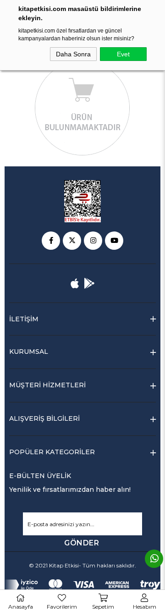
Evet (123, 54)
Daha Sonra (73, 54)
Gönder (81, 543)
